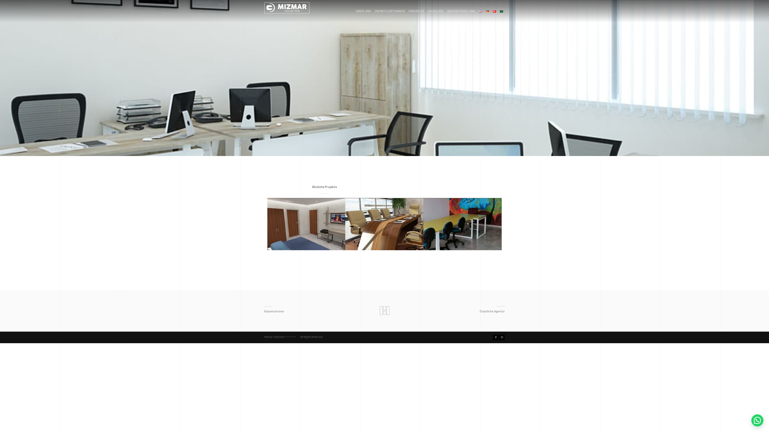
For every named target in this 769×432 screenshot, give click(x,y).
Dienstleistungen (390, 11)
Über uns (363, 11)
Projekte (416, 11)
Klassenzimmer (274, 311)
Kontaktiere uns (461, 11)
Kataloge (436, 11)
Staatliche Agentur (492, 311)
